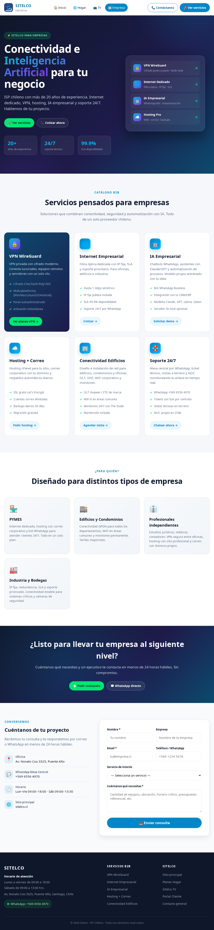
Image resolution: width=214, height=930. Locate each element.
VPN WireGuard (118, 875)
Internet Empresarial (121, 882)
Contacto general (175, 904)
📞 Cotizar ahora (53, 123)
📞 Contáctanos (163, 8)
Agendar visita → (95, 425)
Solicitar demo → (166, 321)
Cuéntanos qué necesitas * (125, 786)
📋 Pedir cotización (86, 686)
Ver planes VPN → (25, 321)
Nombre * (113, 729)
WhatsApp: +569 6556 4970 (29, 904)
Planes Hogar (172, 882)
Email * (112, 748)
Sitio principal (172, 875)
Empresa (162, 729)
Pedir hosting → (24, 425)
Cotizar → (90, 321)
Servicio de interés (119, 767)
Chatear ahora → (166, 425)
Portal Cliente (172, 896)
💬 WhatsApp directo (126, 686)
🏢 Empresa (116, 8)
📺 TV (97, 8)
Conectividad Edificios (122, 904)
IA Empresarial (117, 889)
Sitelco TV (169, 889)
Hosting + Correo (119, 896)
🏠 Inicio (60, 8)
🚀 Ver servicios (194, 8)
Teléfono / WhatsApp (170, 748)
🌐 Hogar (79, 8)
